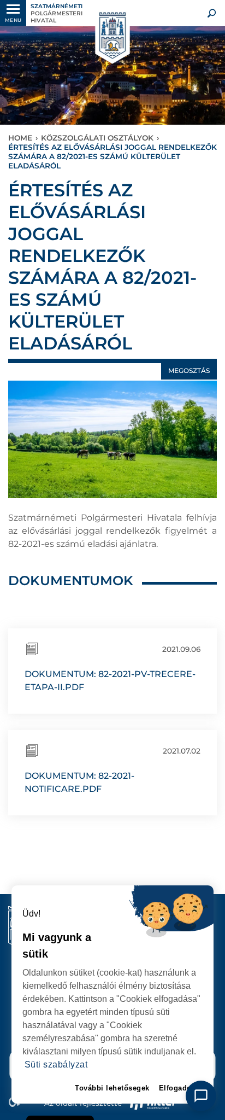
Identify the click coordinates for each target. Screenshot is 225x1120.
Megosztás (189, 370)
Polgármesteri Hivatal (56, 13)
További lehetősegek (112, 1088)
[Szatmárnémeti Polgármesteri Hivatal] (112, 36)
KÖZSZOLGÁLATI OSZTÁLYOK (97, 137)
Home (20, 137)
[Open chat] (201, 1096)
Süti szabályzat (56, 1064)
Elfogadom (179, 1088)
